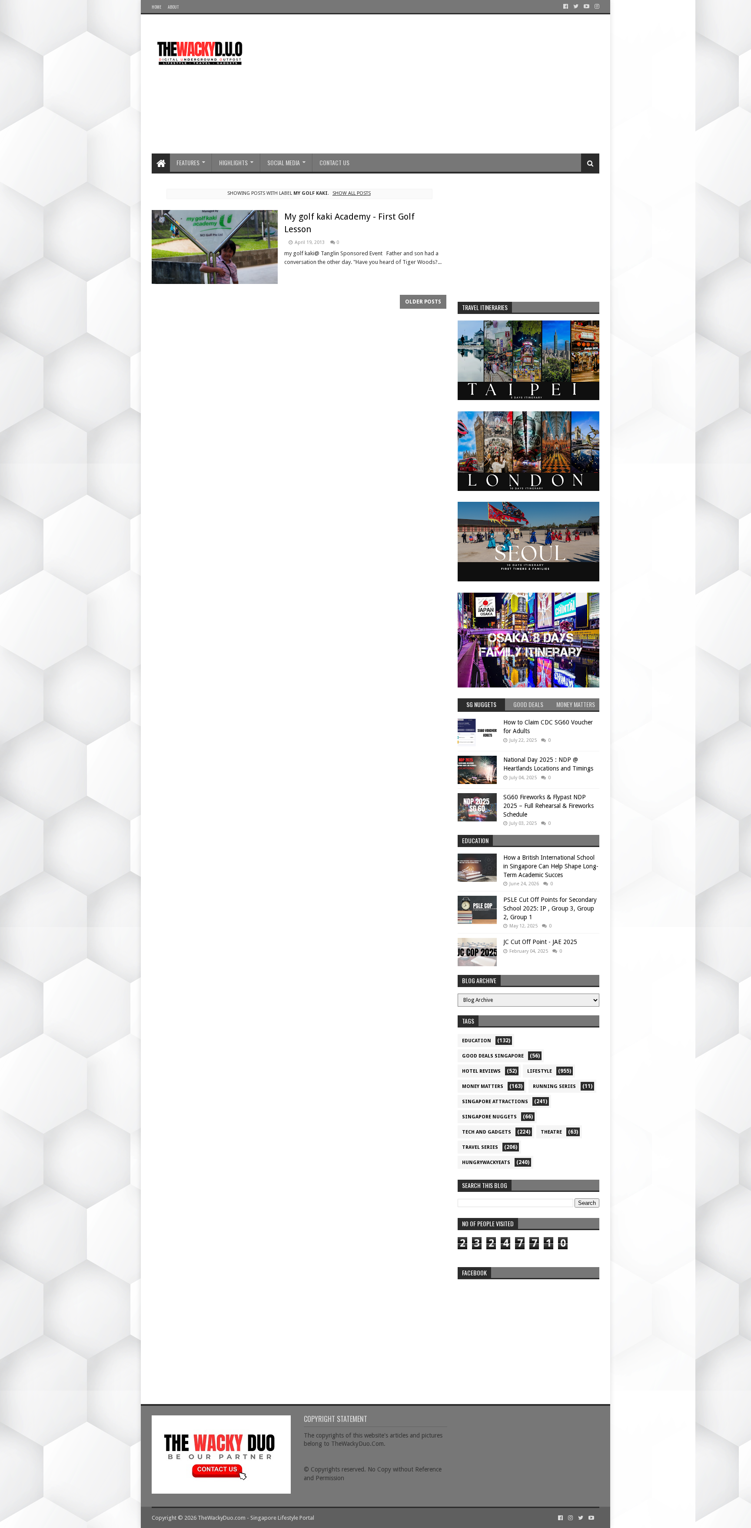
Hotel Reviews (481, 1071)
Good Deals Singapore (493, 1056)
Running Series (554, 1086)
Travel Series (480, 1147)
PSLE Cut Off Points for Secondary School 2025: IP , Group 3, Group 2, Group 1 (550, 908)
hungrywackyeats (486, 1162)
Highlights (233, 162)
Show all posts (351, 193)
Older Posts (423, 302)
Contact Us (334, 162)
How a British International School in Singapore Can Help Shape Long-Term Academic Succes (550, 866)
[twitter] (576, 6)
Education (476, 1041)
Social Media (283, 162)
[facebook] (566, 6)
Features (187, 162)
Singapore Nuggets (489, 1117)
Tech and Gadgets (486, 1132)
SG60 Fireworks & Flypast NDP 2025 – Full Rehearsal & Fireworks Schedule (548, 805)
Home (156, 6)
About (173, 6)
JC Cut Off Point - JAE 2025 (540, 941)
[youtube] (586, 6)
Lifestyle (539, 1071)
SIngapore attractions (495, 1101)
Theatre (551, 1132)
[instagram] (596, 6)
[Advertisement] (441, 84)
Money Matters (482, 1086)
